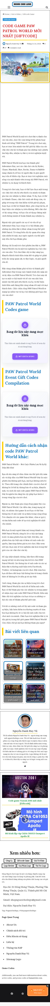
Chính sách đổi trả (15, 930)
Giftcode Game (28, 14)
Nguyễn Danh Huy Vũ (14, 44)
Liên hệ (10, 942)
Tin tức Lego (41, 866)
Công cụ (9, 861)
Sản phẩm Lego (25, 866)
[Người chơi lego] (22, 4)
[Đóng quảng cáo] (47, 985)
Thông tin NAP (14, 947)
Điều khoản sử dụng (16, 936)
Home (6, 14)
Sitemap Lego (13, 959)
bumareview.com (35, 978)
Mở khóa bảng (26, 356)
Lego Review (9, 866)
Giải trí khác (16, 14)
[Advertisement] (25, 110)
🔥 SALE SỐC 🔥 (37, 991)
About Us (11, 924)
